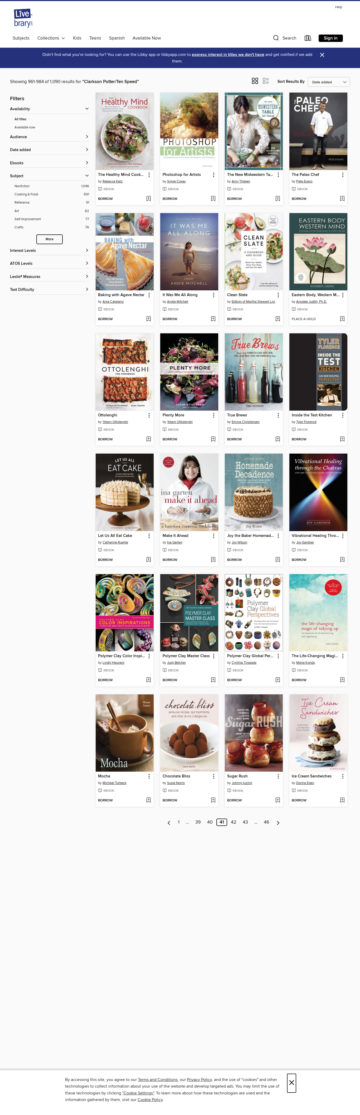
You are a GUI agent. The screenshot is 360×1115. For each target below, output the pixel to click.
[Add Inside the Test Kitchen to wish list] (342, 439)
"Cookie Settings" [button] (138, 1093)
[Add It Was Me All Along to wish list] (213, 319)
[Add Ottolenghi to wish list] (148, 439)
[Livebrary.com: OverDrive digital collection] (23, 18)
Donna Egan (305, 783)
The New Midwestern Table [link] (251, 174)
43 (245, 822)
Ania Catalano (113, 302)
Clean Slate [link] (237, 295)
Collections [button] (49, 38)
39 (198, 822)
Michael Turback (115, 783)
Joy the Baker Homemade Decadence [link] (251, 536)
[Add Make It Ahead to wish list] (213, 560)
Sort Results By (291, 81)
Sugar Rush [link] (237, 776)
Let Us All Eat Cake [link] (115, 536)
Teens (95, 38)
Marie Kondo (305, 663)
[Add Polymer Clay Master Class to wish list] (213, 680)
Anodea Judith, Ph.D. (311, 302)
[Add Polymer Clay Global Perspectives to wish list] (277, 680)
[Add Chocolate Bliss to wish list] (213, 800)
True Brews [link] (237, 415)
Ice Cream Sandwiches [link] (312, 776)
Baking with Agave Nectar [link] (121, 295)
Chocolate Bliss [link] (176, 776)
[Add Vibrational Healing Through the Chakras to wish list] (342, 560)
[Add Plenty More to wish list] (213, 439)
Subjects (21, 38)
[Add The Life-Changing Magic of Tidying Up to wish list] (342, 680)
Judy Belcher (176, 663)
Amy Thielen (241, 181)
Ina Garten (174, 542)
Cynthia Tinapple (244, 663)
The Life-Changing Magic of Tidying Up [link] (316, 656)
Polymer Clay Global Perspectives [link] (251, 656)
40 (210, 822)
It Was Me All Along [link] (180, 295)
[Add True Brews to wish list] (277, 439)
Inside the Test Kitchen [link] (312, 415)
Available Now (147, 38)
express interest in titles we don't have (228, 54)
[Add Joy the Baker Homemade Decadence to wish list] (277, 560)
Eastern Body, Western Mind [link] (316, 295)
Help (338, 7)
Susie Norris (176, 783)
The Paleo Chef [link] (305, 174)
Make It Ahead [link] (175, 536)
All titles (20, 119)
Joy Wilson (239, 542)
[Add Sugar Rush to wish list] (277, 800)
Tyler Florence (306, 422)
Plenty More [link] (173, 415)
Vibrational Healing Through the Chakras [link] (316, 536)
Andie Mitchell (177, 302)
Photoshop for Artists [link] (182, 174)
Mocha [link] (104, 776)
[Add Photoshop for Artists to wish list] (213, 199)
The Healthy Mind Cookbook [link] (122, 174)
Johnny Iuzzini (242, 783)
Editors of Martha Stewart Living (254, 302)
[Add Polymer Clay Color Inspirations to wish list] (148, 680)
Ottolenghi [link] (107, 415)
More (49, 239)
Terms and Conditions (158, 1079)
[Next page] (278, 822)
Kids (77, 38)
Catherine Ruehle (115, 542)
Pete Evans (304, 181)
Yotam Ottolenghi (115, 422)
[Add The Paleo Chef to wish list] (342, 199)
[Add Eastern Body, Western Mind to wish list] (342, 319)
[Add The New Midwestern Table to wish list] (277, 199)
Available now (24, 127)
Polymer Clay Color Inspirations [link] (122, 656)
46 (266, 822)
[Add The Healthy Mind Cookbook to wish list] (148, 199)
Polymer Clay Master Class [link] (186, 656)
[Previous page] (169, 822)
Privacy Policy (199, 1079)
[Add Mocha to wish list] (148, 800)
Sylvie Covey (176, 181)
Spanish (117, 38)
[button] (284, 39)
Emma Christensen (246, 422)
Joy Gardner (305, 542)
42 (233, 822)
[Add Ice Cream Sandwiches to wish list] (342, 800)
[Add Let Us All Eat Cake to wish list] (148, 560)
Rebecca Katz (113, 181)
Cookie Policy (150, 1099)
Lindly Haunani (113, 663)
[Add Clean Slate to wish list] (277, 319)
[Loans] (308, 39)
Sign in (331, 38)
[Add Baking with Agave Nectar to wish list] (148, 319)
